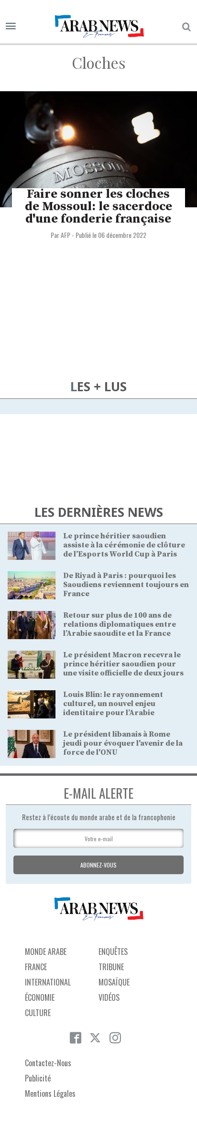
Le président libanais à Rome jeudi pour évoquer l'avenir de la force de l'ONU (123, 743)
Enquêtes (113, 951)
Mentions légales (50, 1093)
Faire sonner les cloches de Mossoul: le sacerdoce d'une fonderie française (98, 206)
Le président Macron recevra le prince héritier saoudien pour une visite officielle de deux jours (123, 664)
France (36, 967)
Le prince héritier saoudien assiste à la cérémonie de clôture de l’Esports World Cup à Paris (124, 545)
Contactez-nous (48, 1063)
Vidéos (109, 997)
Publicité (38, 1078)
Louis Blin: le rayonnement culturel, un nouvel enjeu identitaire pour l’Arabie (113, 703)
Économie (40, 997)
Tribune (111, 967)
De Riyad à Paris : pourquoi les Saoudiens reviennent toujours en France (126, 585)
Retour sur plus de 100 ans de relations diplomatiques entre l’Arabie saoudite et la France (119, 624)
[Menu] (11, 26)
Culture (38, 1012)
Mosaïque (114, 982)
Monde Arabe (45, 951)
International (48, 982)
